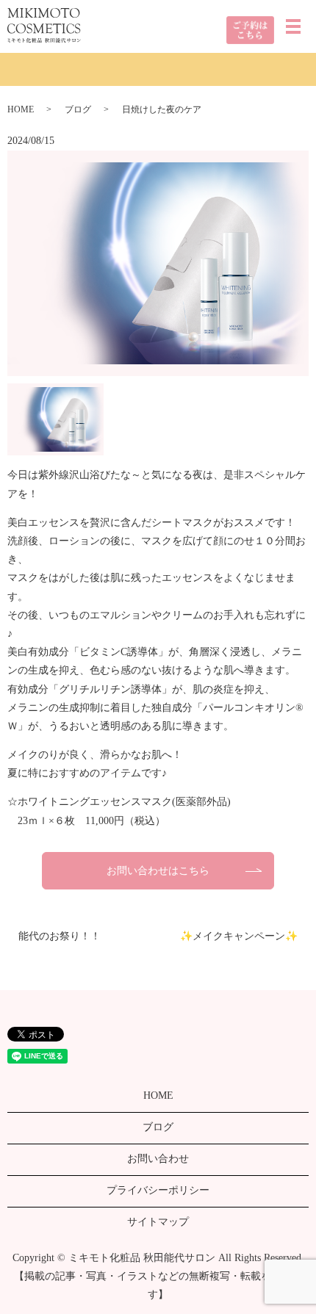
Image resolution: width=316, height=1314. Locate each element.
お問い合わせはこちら (158, 870)
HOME (20, 109)
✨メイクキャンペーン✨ (239, 936)
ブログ (78, 109)
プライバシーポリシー (158, 1190)
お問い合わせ (158, 1158)
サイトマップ (158, 1221)
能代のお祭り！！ (59, 936)
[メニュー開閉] (293, 26)
